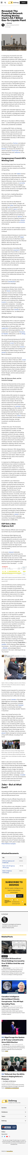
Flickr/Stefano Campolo (9, 843)
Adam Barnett (6, 1044)
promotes (22, 222)
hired (8, 291)
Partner (15, 143)
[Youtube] (7, 1136)
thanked (20, 705)
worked (16, 309)
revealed (22, 775)
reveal (12, 343)
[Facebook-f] (2, 1136)
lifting (23, 333)
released (11, 552)
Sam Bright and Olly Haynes (9, 1081)
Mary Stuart (6, 1006)
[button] (14, 1108)
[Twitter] (4, 1136)
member (4, 644)
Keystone (22, 332)
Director (4, 148)
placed (4, 733)
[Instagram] (9, 1136)
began (22, 237)
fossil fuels (15, 150)
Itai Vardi (9, 23)
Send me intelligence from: (8, 901)
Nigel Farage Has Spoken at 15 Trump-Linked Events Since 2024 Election (13, 1039)
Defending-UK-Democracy (12, 1088)
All (13, 899)
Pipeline (5, 333)
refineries (17, 152)
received (17, 406)
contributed (11, 281)
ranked (16, 514)
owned (4, 352)
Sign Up (20, 896)
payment (16, 250)
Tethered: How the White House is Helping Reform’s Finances (13, 1076)
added (19, 173)
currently (22, 183)
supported (5, 328)
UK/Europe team (16, 903)
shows (19, 415)
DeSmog (16, 2)
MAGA (6, 1051)
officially (5, 648)
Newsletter (4, 1134)
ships (11, 205)
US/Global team (15, 901)
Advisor (20, 216)
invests (4, 302)
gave (15, 209)
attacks (22, 220)
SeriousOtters (10, 1151)
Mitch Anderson (6, 968)
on (9, 207)
